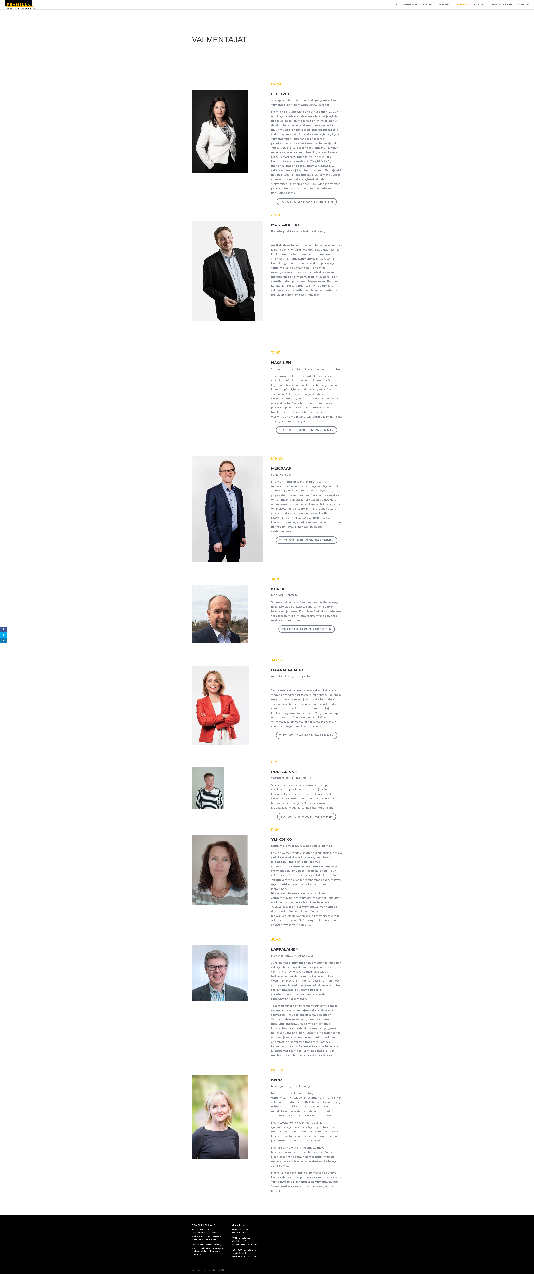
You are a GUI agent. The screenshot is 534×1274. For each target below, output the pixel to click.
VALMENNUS (444, 5)
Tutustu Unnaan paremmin (306, 201)
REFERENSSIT (479, 5)
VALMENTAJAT (463, 5)
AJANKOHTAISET (410, 5)
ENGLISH (507, 5)
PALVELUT (427, 5)
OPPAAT (493, 5)
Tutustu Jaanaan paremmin (306, 735)
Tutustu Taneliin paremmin (306, 430)
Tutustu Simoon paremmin (306, 816)
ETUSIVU (395, 5)
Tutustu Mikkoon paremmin (306, 540)
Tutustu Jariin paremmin (307, 629)
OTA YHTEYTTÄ (522, 5)
